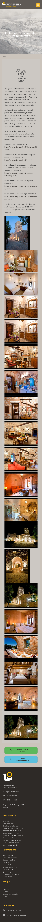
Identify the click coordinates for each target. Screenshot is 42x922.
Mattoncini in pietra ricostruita (13, 835)
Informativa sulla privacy (11, 874)
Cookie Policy (7, 872)
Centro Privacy (7, 877)
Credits (5, 808)
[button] (38, 5)
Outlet (5, 896)
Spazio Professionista (10, 858)
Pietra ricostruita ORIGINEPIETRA (13, 831)
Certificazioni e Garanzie (11, 826)
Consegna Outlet (8, 870)
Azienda (5, 887)
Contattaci (6, 862)
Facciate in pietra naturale (11, 838)
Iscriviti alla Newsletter (10, 865)
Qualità (5, 892)
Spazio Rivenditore (9, 855)
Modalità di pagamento (10, 867)
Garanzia (6, 889)
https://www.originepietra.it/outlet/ (18, 160)
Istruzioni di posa (8, 824)
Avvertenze (6, 821)
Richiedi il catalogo (9, 860)
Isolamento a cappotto (10, 894)
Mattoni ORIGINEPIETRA (10, 833)
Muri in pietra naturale (10, 845)
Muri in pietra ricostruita (11, 843)
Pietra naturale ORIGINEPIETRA (13, 828)
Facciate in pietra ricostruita (12, 840)
